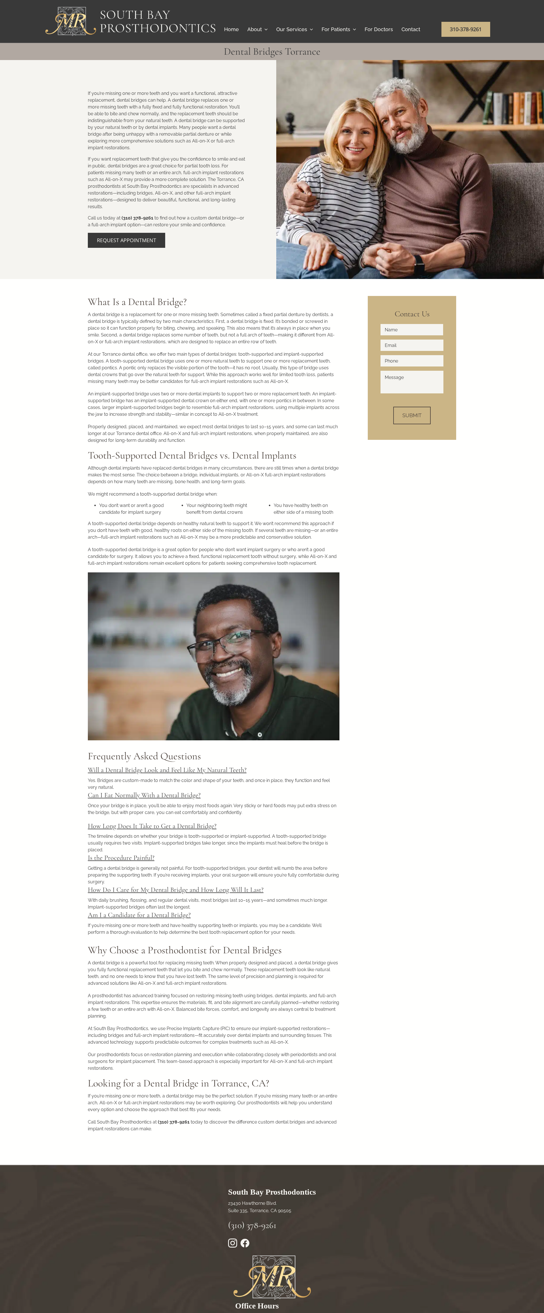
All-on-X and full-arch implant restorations (207, 433)
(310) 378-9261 (137, 218)
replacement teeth (291, 394)
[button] (167, 770)
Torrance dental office (124, 354)
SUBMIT (412, 415)
